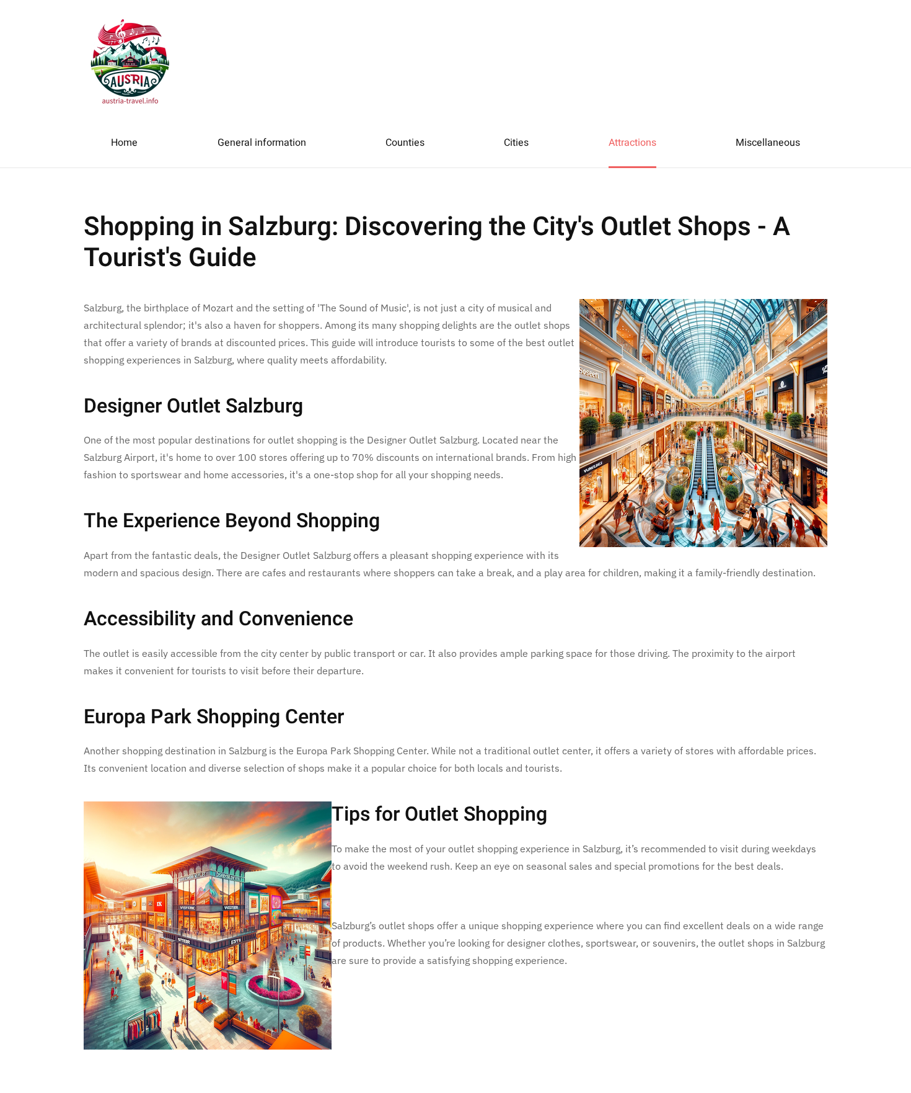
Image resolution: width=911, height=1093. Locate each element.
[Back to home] (130, 58)
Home (124, 142)
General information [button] (262, 142)
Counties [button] (405, 142)
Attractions (632, 142)
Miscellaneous (768, 142)
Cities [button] (516, 142)
